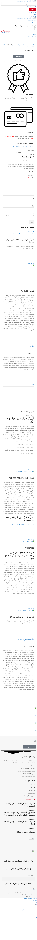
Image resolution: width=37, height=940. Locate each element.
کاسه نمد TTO (31, 793)
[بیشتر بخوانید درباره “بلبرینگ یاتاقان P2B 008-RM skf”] (32, 532)
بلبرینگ (30, 44)
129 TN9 (30, 353)
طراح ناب (25, 896)
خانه (33, 44)
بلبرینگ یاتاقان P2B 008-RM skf (21, 478)
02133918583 (5, 32)
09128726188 (21, 771)
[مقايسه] (32, 236)
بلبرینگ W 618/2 (27, 291)
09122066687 (27, 773)
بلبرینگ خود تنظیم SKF (12, 44)
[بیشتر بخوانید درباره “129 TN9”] (32, 376)
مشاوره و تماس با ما (29, 796)
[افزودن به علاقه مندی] (32, 251)
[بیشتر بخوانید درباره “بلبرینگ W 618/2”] (32, 337)
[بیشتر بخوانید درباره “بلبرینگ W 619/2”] (32, 462)
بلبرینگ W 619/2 (27, 412)
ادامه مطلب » (31, 810)
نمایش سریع (32, 260)
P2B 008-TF (29, 646)
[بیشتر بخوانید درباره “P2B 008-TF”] (32, 696)
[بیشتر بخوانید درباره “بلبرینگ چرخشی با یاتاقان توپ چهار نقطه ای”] (32, 256)
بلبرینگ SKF (24, 44)
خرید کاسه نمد (31, 784)
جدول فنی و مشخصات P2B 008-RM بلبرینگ (23, 524)
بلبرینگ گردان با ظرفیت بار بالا (22, 617)
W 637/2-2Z (29, 548)
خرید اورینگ (32, 790)
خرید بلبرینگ (31, 787)
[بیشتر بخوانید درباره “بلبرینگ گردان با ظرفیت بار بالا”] (32, 630)
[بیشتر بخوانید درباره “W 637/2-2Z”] (32, 601)
